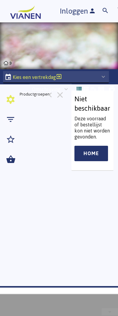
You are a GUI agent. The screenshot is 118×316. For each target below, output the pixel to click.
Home (91, 153)
